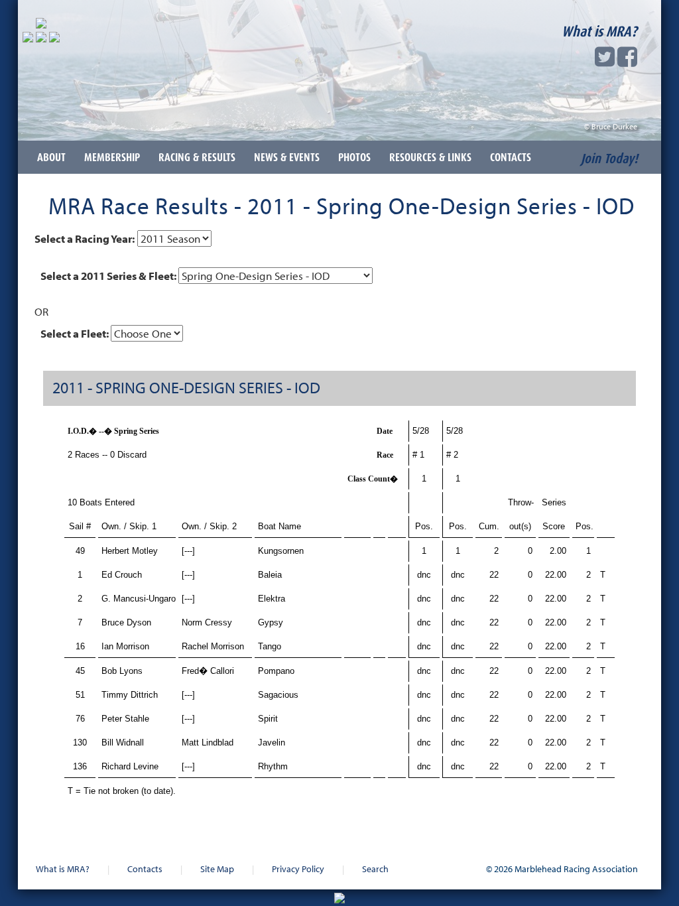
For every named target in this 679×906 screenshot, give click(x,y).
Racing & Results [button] (196, 157)
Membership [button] (112, 157)
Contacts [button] (510, 157)
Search (375, 868)
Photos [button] (354, 157)
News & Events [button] (287, 157)
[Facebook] (627, 61)
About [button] (51, 157)
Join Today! (609, 158)
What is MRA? (599, 31)
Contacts (144, 868)
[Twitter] (605, 61)
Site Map (217, 868)
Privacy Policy (298, 868)
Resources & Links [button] (430, 157)
